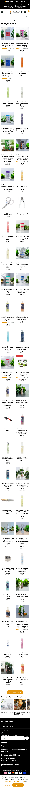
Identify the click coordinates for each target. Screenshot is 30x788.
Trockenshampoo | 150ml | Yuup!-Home (22, 457)
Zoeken (27, 17)
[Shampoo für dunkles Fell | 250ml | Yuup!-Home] (7, 226)
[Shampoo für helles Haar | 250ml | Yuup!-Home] (22, 118)
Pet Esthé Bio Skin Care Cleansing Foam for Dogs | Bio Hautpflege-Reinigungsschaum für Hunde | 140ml (22, 624)
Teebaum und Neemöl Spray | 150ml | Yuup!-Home (8, 458)
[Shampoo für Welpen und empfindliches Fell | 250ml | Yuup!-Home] (22, 92)
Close (28, 4)
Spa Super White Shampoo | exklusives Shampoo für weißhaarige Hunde (8, 74)
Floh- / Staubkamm (8, 429)
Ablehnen (7, 785)
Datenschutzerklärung (10, 755)
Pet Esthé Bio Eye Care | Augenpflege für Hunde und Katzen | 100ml (22, 402)
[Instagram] (2, 732)
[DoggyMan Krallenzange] (22, 203)
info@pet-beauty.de (8, 726)
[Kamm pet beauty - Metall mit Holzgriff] (7, 500)
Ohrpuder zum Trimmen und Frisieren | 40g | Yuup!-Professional (8, 485)
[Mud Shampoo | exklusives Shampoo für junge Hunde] (22, 226)
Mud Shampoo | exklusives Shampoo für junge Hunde (22, 238)
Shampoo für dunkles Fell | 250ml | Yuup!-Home (8, 238)
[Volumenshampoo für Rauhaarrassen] (7, 585)
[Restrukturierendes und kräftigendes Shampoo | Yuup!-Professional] (22, 306)
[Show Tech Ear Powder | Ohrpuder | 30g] (7, 643)
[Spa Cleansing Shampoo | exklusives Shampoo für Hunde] (22, 253)
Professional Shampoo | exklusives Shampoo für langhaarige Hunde (22, 45)
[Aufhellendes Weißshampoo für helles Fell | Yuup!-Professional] (22, 336)
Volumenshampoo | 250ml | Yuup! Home (22, 653)
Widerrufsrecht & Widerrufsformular (9, 759)
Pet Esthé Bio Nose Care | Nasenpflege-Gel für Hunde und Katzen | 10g (22, 485)
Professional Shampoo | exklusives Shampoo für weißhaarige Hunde (7, 130)
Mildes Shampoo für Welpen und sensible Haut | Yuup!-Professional (7, 403)
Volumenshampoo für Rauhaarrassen (8, 595)
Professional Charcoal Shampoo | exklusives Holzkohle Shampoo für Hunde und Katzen (22, 157)
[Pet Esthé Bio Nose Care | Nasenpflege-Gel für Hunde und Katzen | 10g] (22, 474)
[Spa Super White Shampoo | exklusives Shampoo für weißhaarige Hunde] (7, 62)
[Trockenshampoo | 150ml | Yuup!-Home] (22, 447)
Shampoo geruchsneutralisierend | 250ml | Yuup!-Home (8, 347)
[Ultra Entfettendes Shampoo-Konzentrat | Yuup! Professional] (22, 668)
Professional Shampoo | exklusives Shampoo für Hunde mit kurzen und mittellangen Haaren (7, 187)
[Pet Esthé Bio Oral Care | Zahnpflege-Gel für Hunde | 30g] (7, 668)
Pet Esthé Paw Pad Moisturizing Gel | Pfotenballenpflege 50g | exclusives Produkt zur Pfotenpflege (7, 158)
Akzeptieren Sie (18, 785)
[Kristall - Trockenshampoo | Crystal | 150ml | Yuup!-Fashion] (22, 558)
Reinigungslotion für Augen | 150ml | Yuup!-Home (22, 186)
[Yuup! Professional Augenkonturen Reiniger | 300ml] (7, 611)
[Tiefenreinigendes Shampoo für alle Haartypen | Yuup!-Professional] (7, 306)
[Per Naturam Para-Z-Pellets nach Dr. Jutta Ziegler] (22, 363)
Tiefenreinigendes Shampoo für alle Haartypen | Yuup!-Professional (7, 318)
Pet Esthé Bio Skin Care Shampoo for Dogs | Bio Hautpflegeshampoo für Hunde (22, 541)
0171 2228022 (7, 724)
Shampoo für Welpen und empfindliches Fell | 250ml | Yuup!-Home (22, 103)
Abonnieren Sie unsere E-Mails (9, 735)
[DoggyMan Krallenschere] (7, 203)
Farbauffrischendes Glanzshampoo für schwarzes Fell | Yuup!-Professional (22, 431)
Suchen (4, 742)
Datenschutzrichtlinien (19, 781)
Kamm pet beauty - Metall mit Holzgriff (8, 511)
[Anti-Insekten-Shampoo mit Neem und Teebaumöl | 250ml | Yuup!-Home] (22, 500)
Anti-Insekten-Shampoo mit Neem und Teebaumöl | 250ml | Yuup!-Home (22, 513)
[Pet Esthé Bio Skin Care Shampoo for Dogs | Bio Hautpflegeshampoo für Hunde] (22, 528)
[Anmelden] (25, 12)
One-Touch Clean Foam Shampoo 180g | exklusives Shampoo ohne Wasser (7, 541)
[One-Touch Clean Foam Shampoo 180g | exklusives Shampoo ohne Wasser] (7, 528)
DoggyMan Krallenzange (22, 213)
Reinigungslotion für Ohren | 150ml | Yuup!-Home (7, 264)
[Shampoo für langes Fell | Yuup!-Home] (22, 62)
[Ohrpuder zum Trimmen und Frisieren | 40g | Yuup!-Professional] (7, 474)
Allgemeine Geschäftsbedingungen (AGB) (14, 750)
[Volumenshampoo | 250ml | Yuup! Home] (22, 643)
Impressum (6, 746)
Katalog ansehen (2, 12)
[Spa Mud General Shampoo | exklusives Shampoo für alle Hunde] (7, 34)
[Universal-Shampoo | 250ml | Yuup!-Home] (7, 92)
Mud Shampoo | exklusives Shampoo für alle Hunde (7, 291)
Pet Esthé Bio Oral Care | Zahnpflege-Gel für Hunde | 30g (8, 679)
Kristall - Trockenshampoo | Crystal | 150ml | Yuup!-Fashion (22, 570)
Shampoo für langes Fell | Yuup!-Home (22, 72)
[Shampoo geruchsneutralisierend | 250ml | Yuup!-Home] (7, 336)
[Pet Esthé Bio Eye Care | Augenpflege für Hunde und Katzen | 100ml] (22, 391)
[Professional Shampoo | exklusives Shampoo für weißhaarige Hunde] (7, 118)
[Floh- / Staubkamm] (7, 419)
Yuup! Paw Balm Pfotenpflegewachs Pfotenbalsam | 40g (7, 570)
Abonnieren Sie (27, 738)
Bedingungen (8, 781)
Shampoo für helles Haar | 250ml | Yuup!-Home (22, 129)
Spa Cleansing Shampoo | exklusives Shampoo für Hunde (22, 264)
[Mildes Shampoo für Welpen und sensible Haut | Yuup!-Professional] (7, 391)
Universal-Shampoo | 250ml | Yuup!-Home (7, 102)
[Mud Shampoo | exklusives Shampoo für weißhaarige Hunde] (22, 279)
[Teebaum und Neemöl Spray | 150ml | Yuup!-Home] (7, 447)
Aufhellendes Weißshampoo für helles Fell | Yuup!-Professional (22, 347)
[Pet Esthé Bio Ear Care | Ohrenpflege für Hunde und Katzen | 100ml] (22, 585)
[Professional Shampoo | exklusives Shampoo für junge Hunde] (7, 363)
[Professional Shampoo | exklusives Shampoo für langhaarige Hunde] (22, 34)
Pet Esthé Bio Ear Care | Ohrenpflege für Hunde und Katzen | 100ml (22, 596)
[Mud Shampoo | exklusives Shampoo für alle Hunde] (7, 279)
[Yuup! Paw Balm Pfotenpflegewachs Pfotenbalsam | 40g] (7, 558)
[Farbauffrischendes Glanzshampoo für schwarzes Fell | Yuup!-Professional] (22, 419)
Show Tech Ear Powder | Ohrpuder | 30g (7, 653)
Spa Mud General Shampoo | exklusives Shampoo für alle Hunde (7, 45)
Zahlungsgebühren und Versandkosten (11, 765)
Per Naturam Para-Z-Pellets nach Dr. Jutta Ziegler (22, 374)
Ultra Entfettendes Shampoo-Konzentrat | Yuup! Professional (22, 679)
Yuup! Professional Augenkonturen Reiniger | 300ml (8, 623)
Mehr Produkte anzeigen (15, 692)
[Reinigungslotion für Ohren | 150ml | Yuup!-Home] (7, 253)
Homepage (3, 20)
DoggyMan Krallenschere (8, 213)
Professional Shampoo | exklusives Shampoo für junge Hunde (7, 374)
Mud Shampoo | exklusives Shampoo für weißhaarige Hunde (22, 291)
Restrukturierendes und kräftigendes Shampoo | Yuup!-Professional (22, 317)
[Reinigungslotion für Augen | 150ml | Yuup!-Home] (22, 175)
